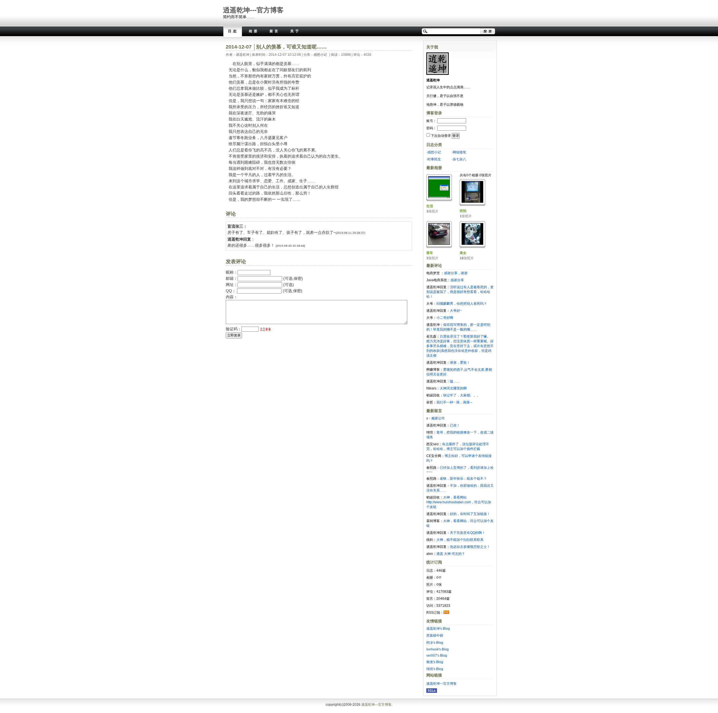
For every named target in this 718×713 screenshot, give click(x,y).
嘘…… (455, 381)
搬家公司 (438, 418)
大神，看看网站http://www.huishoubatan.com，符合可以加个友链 (458, 502)
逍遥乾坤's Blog (438, 629)
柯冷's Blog (434, 643)
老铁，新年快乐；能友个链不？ (463, 479)
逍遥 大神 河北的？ (450, 554)
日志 (233, 31)
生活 (429, 206)
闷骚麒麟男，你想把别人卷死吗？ (461, 304)
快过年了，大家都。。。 (461, 395)
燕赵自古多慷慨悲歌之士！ (470, 547)
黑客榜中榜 (434, 636)
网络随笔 (459, 152)
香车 (429, 253)
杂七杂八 (459, 159)
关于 (295, 31)
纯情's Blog (434, 669)
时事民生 (434, 159)
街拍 (463, 211)
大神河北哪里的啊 (453, 388)
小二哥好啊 (444, 318)
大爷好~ (456, 311)
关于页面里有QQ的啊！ (467, 533)
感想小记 (320, 55)
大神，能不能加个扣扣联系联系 (460, 540)
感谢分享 (457, 280)
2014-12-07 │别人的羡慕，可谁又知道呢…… (276, 47)
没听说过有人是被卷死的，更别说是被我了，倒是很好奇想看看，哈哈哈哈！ (460, 292)
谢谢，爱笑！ (460, 362)
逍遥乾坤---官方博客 (253, 10)
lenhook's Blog (437, 649)
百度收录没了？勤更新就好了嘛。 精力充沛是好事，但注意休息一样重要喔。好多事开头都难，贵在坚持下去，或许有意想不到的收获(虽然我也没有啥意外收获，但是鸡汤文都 (460, 345)
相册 (254, 31)
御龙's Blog (434, 662)
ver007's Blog (436, 655)
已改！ (455, 425)
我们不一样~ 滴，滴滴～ (454, 402)
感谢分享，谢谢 (456, 273)
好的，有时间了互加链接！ (470, 514)
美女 (463, 253)
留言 (275, 31)
